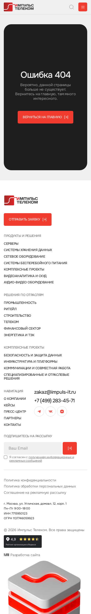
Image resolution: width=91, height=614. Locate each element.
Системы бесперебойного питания (35, 263)
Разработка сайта (24, 555)
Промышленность (20, 303)
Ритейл (10, 309)
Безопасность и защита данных (33, 355)
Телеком (11, 322)
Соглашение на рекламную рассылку (35, 492)
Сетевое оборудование (24, 257)
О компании (15, 399)
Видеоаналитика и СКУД (25, 276)
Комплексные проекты (24, 269)
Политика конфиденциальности (30, 480)
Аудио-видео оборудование (29, 282)
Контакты (12, 425)
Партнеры (12, 418)
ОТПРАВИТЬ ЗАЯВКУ (28, 219)
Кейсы (9, 405)
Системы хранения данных (28, 250)
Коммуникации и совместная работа (37, 368)
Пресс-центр (15, 412)
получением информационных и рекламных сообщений (41, 459)
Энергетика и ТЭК (19, 335)
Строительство (17, 316)
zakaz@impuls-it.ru (55, 392)
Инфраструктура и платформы (30, 362)
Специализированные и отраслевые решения (36, 377)
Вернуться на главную (45, 117)
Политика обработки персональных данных (40, 486)
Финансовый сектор (22, 329)
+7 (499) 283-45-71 (54, 401)
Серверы (11, 244)
